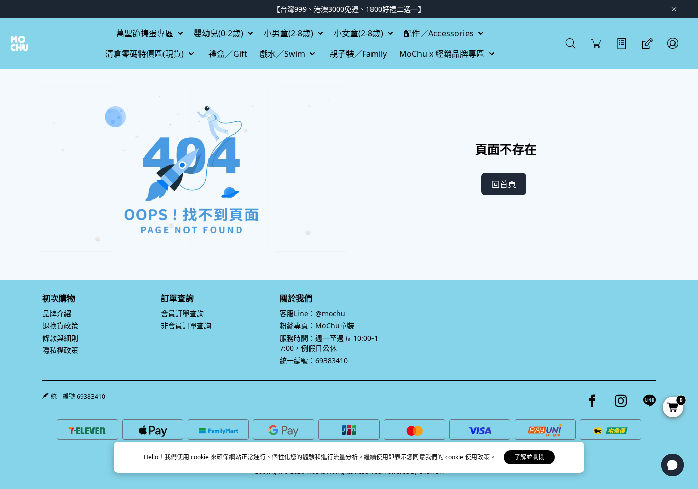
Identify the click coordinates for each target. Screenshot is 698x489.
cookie (201, 457)
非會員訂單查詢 (186, 325)
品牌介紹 (56, 313)
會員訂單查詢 (182, 313)
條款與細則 (60, 338)
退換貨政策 (60, 325)
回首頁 (504, 184)
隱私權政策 (60, 350)
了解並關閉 (529, 457)
